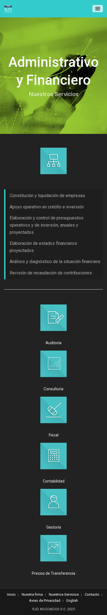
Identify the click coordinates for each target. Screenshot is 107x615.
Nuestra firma (32, 594)
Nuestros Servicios (64, 594)
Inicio (11, 594)
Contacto (92, 594)
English (72, 600)
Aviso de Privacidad (44, 600)
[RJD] (8, 8)
